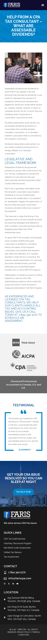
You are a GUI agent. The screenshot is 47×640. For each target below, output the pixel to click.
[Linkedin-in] (13, 584)
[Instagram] (5, 584)
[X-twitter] (9, 584)
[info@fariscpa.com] (5, 578)
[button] (43, 5)
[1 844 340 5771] (5, 572)
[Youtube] (17, 584)
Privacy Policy (24, 632)
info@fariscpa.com (19, 578)
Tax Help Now (23, 492)
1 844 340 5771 (17, 572)
